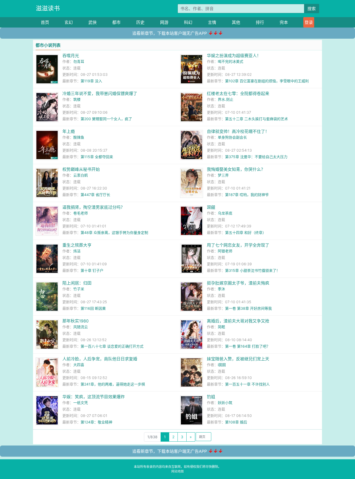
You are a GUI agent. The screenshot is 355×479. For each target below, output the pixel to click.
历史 (140, 22)
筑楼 (77, 99)
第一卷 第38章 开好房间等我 (248, 308)
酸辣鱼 (78, 137)
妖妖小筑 (225, 402)
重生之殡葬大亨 (76, 245)
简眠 (221, 327)
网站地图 (177, 471)
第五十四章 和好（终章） (245, 232)
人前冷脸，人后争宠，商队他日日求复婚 (99, 358)
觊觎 (211, 207)
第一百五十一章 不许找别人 (247, 384)
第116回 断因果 (93, 308)
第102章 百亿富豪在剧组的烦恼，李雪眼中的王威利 (267, 81)
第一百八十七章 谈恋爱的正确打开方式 (112, 346)
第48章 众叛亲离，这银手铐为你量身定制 (114, 232)
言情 (212, 22)
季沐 (221, 289)
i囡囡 (222, 364)
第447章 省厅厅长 (95, 194)
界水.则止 (225, 99)
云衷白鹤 (80, 175)
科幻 (188, 22)
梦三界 (223, 175)
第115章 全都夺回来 (97, 156)
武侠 (92, 22)
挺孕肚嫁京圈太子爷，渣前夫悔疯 (238, 283)
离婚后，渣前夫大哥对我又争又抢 (238, 320)
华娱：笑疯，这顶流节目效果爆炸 (93, 396)
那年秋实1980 (75, 320)
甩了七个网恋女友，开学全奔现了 (238, 245)
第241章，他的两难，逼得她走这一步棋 (113, 384)
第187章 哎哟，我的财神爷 (247, 194)
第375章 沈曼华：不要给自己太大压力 (256, 156)
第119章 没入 (91, 81)
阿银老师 (225, 251)
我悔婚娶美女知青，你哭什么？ (236, 169)
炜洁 (77, 251)
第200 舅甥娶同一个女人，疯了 (106, 119)
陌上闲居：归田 (76, 283)
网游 (164, 22)
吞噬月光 (70, 55)
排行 (260, 22)
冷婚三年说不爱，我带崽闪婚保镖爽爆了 (99, 93)
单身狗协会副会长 (232, 137)
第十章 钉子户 (92, 270)
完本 (284, 22)
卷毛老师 (80, 213)
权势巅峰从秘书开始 (81, 169)
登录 (309, 22)
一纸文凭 (80, 402)
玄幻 (68, 22)
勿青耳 (78, 61)
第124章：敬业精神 (96, 422)
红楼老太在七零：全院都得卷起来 (238, 93)
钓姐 (211, 396)
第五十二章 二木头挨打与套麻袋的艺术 (256, 119)
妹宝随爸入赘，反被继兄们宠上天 (238, 358)
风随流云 (80, 327)
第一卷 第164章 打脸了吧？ (247, 346)
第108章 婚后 (236, 422)
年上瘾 (68, 131)
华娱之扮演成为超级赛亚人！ (234, 55)
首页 (45, 22)
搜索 (311, 8)
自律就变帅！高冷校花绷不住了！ (238, 131)
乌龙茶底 (225, 213)
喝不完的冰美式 (230, 61)
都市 (116, 22)
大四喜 (78, 364)
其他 (236, 22)
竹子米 (78, 289)
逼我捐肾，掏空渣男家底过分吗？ (93, 207)
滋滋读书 (48, 8)
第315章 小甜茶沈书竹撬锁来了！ (252, 270)
